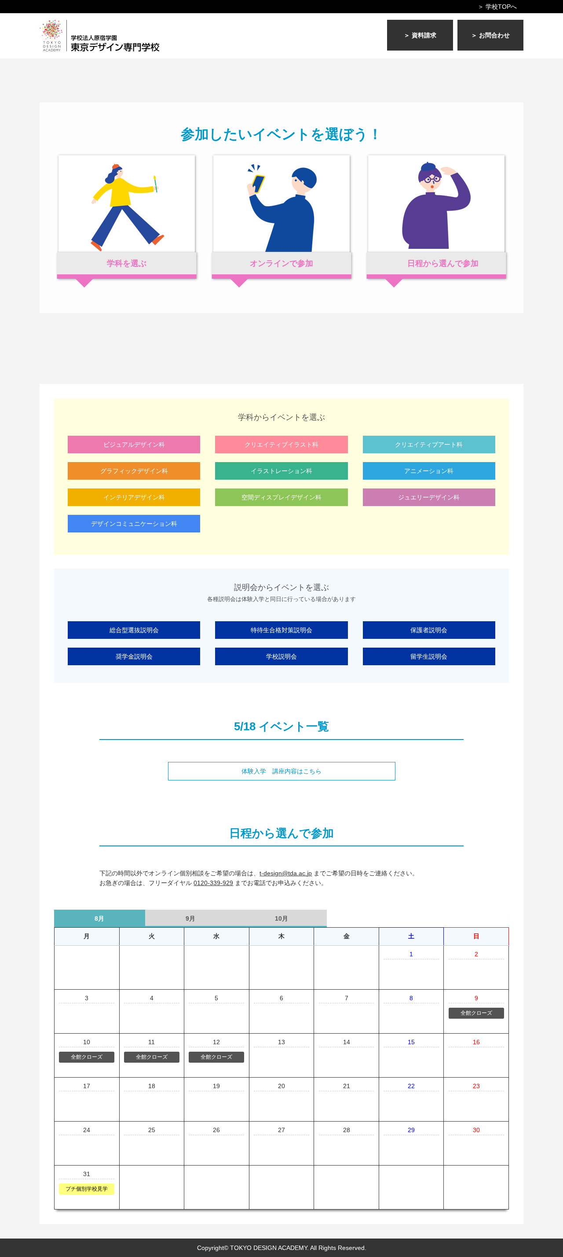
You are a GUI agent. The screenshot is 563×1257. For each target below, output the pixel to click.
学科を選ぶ (126, 263)
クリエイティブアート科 (429, 444)
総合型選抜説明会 (134, 630)
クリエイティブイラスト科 (281, 444)
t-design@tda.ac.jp (286, 873)
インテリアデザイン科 (134, 497)
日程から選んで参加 (443, 263)
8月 (99, 918)
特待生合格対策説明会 (281, 630)
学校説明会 (281, 656)
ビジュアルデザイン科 (134, 444)
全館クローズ (476, 1013)
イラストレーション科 (281, 470)
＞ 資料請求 (420, 35)
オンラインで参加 (281, 263)
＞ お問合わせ (490, 35)
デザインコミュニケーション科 (134, 523)
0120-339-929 (213, 882)
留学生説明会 (428, 656)
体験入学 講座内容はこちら (281, 771)
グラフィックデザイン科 (134, 470)
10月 (281, 918)
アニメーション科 (428, 470)
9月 (190, 918)
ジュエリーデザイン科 (429, 497)
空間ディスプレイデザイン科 (281, 497)
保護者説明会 (428, 630)
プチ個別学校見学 (87, 1189)
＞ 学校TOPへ (497, 6)
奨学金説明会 (134, 656)
